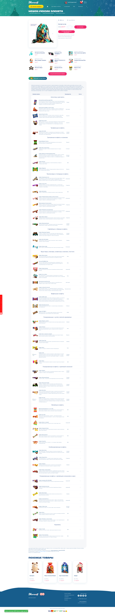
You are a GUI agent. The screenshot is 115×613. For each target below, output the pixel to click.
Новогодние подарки (32, 597)
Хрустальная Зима (63, 575)
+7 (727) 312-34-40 (82, 598)
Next (52, 33)
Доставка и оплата (56, 6)
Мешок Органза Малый (50, 575)
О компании (67, 6)
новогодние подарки (42, 551)
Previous (33, 33)
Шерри (75, 575)
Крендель (32, 575)
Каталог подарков (68, 593)
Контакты (80, 6)
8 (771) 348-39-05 (72, 2)
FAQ (74, 6)
